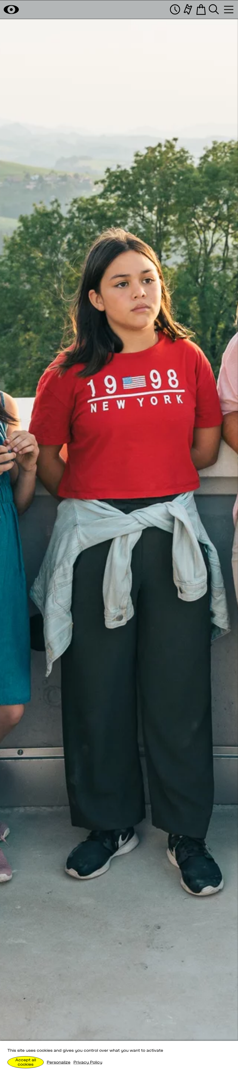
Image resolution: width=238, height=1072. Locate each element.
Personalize (58, 1062)
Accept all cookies (25, 1062)
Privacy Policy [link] (87, 1062)
